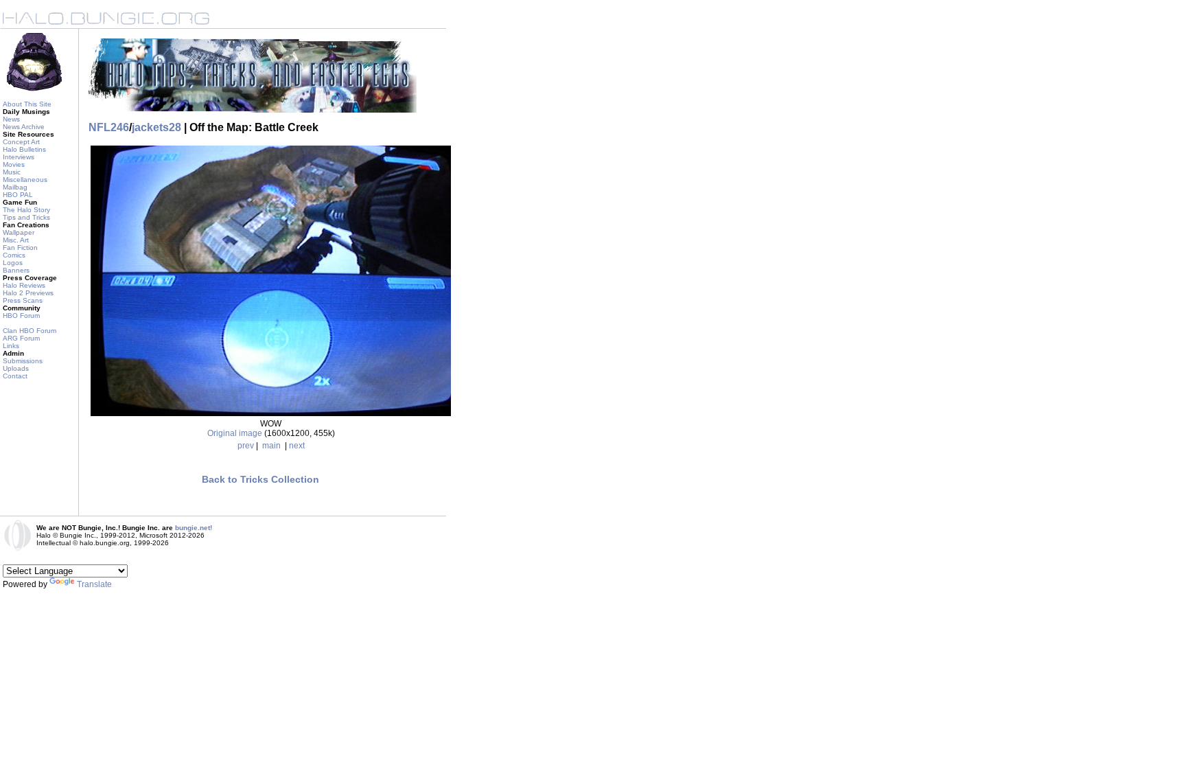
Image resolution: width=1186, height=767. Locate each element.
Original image (234, 433)
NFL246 (109, 127)
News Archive (24, 126)
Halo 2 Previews (28, 293)
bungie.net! (193, 527)
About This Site (27, 104)
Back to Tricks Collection (260, 479)
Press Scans (23, 300)
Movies (14, 164)
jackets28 (156, 127)
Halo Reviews (24, 285)
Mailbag (15, 187)
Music (12, 172)
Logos (13, 262)
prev (245, 445)
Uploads (16, 368)
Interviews (18, 157)
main (271, 445)
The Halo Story (26, 210)
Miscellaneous (25, 179)
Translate (94, 584)
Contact (15, 376)
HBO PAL (18, 194)
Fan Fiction (20, 247)
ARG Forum (21, 338)
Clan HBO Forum (29, 330)
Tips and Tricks (26, 217)
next (297, 445)
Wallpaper (18, 232)
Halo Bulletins (24, 149)
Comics (14, 255)
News (11, 119)
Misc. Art (16, 240)
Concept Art (21, 142)
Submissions (23, 361)
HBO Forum (21, 315)
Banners (16, 270)
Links (11, 346)
